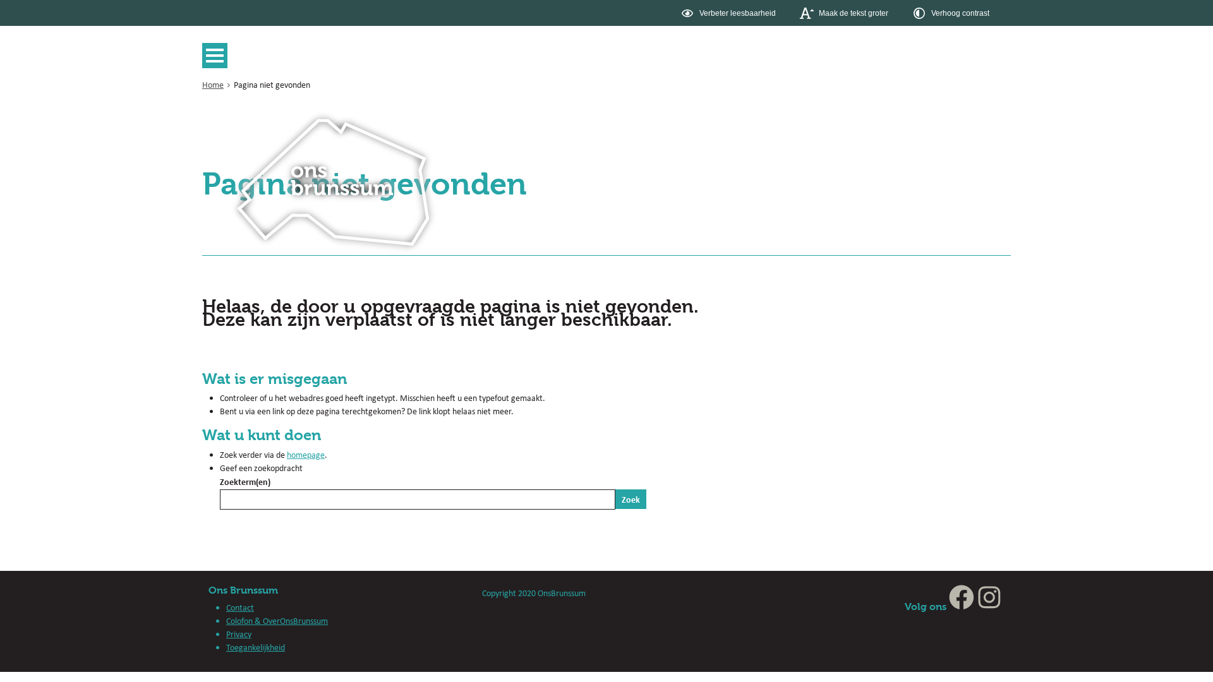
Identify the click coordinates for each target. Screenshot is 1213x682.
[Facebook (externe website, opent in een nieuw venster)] (961, 607)
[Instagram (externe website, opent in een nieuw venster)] (989, 607)
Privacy (238, 634)
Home (213, 84)
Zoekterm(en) (245, 482)
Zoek (631, 499)
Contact (240, 607)
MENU (218, 55)
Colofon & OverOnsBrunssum (277, 620)
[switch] (730, 13)
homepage (306, 454)
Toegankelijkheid (255, 647)
